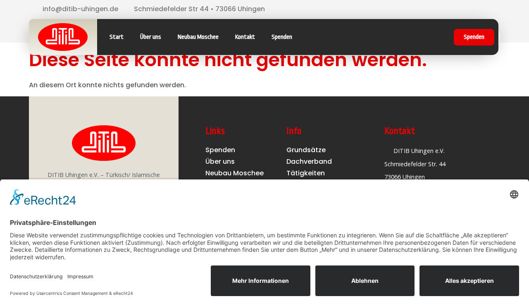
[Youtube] (490, 9)
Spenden (282, 37)
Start (117, 37)
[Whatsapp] (477, 9)
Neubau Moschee (198, 37)
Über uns (150, 37)
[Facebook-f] (452, 9)
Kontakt (245, 37)
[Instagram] (465, 9)
